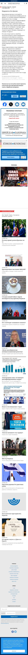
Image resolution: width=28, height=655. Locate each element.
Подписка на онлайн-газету (14, 591)
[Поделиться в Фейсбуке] (5, 104)
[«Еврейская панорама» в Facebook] (12, 631)
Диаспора (10, 216)
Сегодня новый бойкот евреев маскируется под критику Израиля (13, 297)
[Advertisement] (14, 196)
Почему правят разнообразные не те (13, 241)
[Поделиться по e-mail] (23, 104)
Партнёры (14, 599)
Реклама (14, 595)
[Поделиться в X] (11, 104)
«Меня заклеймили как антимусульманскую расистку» (12, 351)
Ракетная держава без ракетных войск (12, 485)
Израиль (11, 215)
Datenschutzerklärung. (5, 623)
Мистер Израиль (7, 458)
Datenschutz (9, 647)
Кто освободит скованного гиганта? (14, 322)
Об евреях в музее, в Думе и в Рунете (11, 540)
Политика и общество (6, 6)
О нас (14, 588)
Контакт (14, 601)
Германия (14, 6)
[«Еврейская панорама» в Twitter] (15, 631)
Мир (3, 215)
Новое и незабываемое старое (12, 407)
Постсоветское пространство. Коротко (11, 514)
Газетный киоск (14, 0)
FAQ (14, 597)
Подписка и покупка (14, 590)
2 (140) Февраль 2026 (6, 8)
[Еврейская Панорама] (14, 3)
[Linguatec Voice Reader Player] (8, 4)
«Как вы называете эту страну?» (12, 433)
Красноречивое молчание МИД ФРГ (14, 269)
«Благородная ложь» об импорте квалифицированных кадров (13, 378)
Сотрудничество (14, 593)
